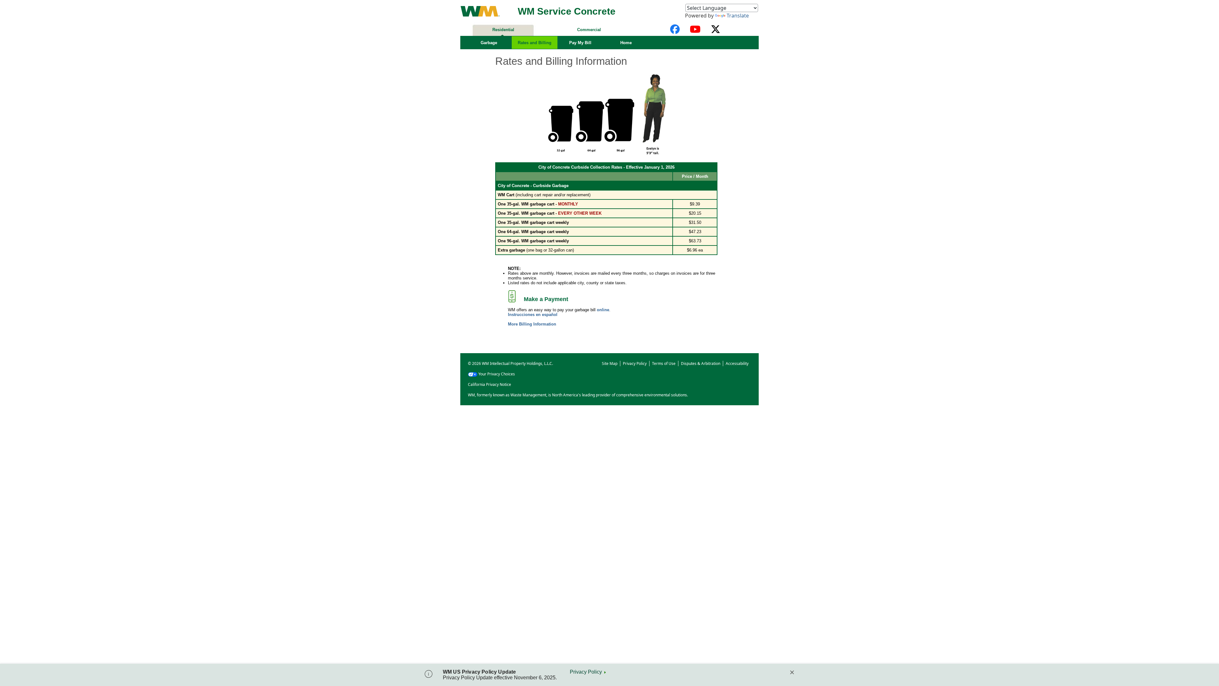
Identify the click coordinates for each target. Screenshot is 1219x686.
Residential (503, 29)
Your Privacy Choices (496, 374)
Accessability (737, 363)
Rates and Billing (534, 42)
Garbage (489, 42)
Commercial (589, 29)
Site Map (609, 363)
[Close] (792, 672)
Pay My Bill (580, 42)
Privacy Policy (586, 672)
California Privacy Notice (489, 384)
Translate (738, 15)
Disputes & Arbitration (700, 363)
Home (626, 42)
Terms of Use (664, 363)
